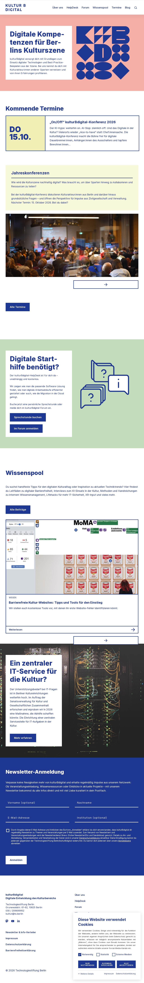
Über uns (57, 7)
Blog (127, 7)
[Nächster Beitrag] (105, 640)
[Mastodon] (7, 921)
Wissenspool (100, 7)
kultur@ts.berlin (14, 913)
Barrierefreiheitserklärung (20, 950)
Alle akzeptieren (126, 964)
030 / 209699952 (15, 910)
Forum (85, 7)
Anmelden (16, 860)
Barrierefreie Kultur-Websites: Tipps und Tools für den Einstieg (55, 602)
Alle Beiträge (18, 509)
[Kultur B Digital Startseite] (16, 7)
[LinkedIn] (18, 921)
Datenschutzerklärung (89, 838)
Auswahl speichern (107, 964)
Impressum (12, 938)
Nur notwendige (87, 964)
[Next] (105, 284)
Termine (117, 7)
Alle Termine (17, 306)
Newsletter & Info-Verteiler (21, 932)
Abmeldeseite (124, 841)
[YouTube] (12, 921)
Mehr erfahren (23, 737)
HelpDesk (72, 7)
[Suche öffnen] (135, 7)
